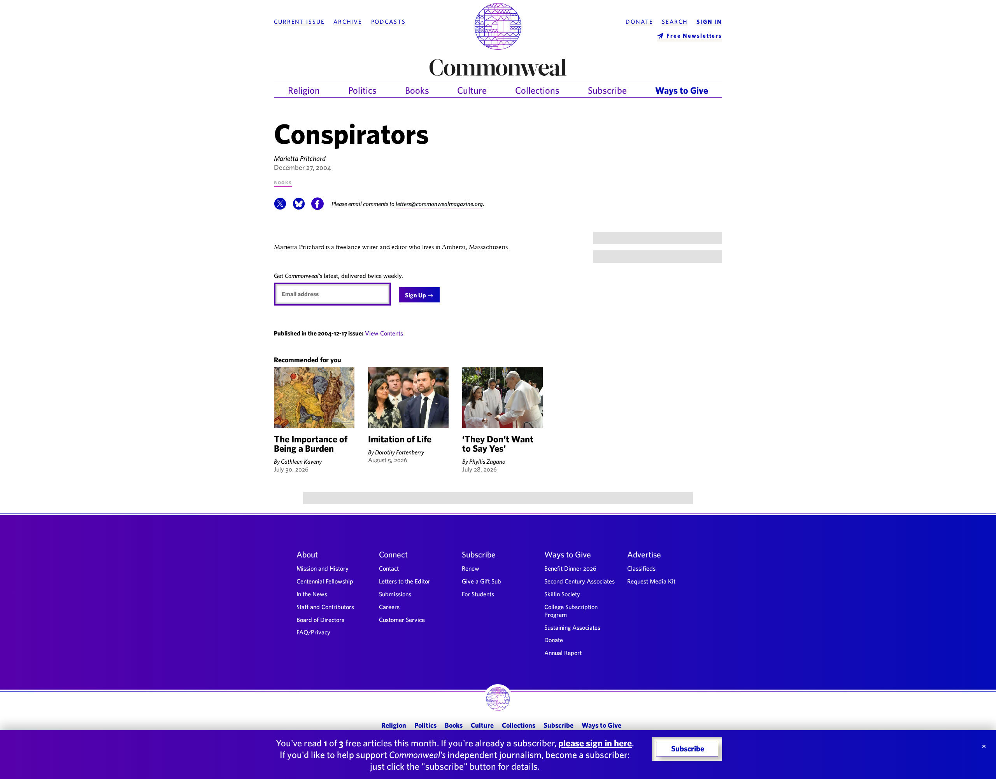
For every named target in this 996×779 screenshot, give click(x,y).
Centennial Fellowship (324, 581)
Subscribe (607, 90)
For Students (478, 593)
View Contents (384, 333)
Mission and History (322, 568)
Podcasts (388, 22)
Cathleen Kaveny (301, 461)
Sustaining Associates (572, 627)
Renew (470, 568)
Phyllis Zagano (487, 461)
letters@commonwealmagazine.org (439, 203)
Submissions (395, 593)
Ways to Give (681, 90)
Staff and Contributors (325, 606)
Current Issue (299, 22)
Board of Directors (320, 619)
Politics (362, 90)
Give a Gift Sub (481, 581)
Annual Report (563, 652)
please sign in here (595, 742)
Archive (347, 22)
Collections (537, 90)
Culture (472, 90)
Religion (304, 90)
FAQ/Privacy (313, 632)
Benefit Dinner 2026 (570, 568)
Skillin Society (562, 593)
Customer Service (402, 619)
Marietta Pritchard (300, 158)
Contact (389, 568)
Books (417, 90)
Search (674, 22)
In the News (311, 593)
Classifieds (641, 568)
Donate (639, 22)
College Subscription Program (571, 610)
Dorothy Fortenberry (399, 452)
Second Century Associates (579, 581)
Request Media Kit (651, 581)
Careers (389, 606)
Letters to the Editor (404, 581)
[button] (280, 207)
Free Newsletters (694, 35)
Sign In (709, 22)
